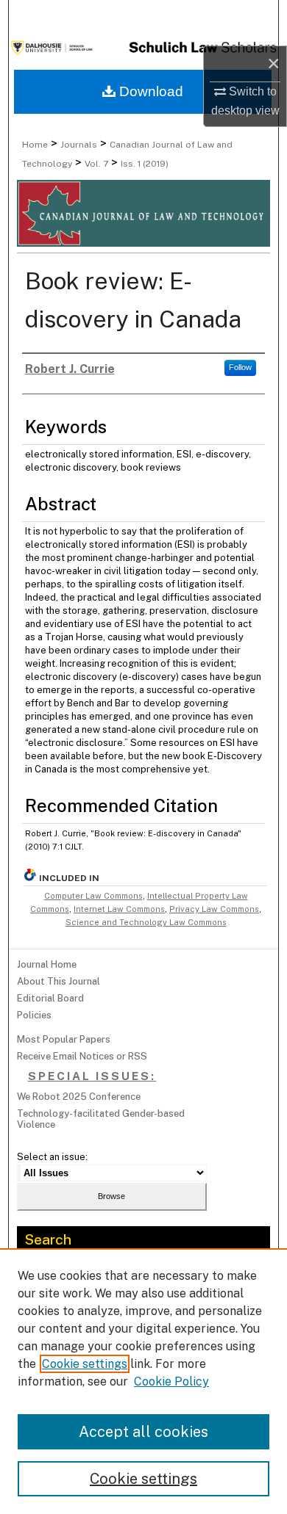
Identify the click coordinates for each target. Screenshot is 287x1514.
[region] (143, 1381)
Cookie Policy (171, 1381)
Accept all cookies (143, 1432)
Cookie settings (84, 1364)
